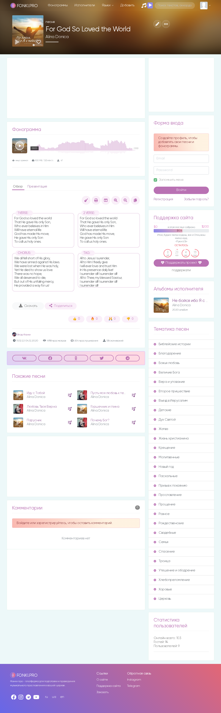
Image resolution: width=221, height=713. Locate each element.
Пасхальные (168, 476)
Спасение (167, 551)
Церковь (165, 598)
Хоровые (165, 589)
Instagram (134, 679)
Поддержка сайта (108, 685)
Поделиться (63, 306)
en (62, 697)
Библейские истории (174, 344)
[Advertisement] (76, 88)
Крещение (167, 447)
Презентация (37, 186)
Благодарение (170, 353)
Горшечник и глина (105, 406)
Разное (164, 514)
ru (46, 697)
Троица (164, 561)
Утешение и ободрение (177, 570)
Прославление (170, 495)
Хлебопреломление (174, 580)
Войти (181, 190)
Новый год (166, 466)
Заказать (102, 692)
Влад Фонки (23, 334)
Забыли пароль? (196, 199)
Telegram (133, 685)
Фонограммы (58, 5)
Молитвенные (169, 457)
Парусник (34, 420)
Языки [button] (106, 5)
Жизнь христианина (174, 438)
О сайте (102, 679)
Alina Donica (57, 37)
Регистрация (163, 199)
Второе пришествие (174, 391)
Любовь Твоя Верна (42, 406)
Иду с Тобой (36, 393)
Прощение (167, 504)
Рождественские (171, 523)
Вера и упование (172, 381)
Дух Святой (167, 419)
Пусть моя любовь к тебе (109, 393)
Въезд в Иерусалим (173, 400)
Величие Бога (169, 372)
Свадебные (167, 532)
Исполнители (84, 5)
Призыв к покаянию (173, 485)
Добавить (127, 5)
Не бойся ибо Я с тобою (195, 300)
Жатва (163, 429)
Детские (165, 410)
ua (54, 697)
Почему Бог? (100, 420)
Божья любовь (169, 363)
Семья (163, 542)
